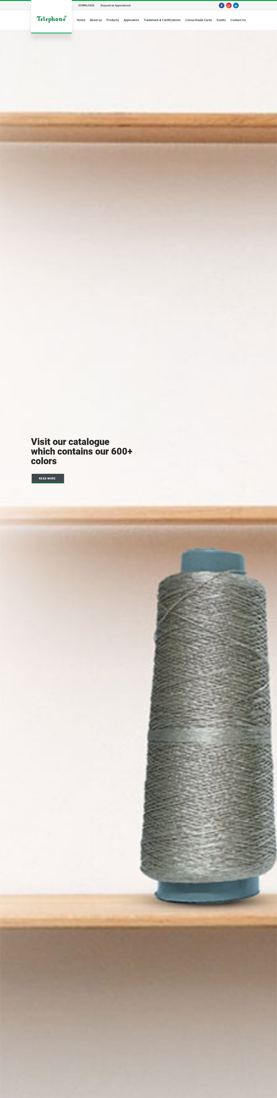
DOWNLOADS (86, 5)
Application (131, 20)
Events (221, 20)
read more (47, 478)
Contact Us (238, 20)
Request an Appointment (116, 5)
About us (96, 20)
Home (81, 20)
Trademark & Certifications (162, 20)
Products (112, 20)
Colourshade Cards (198, 20)
